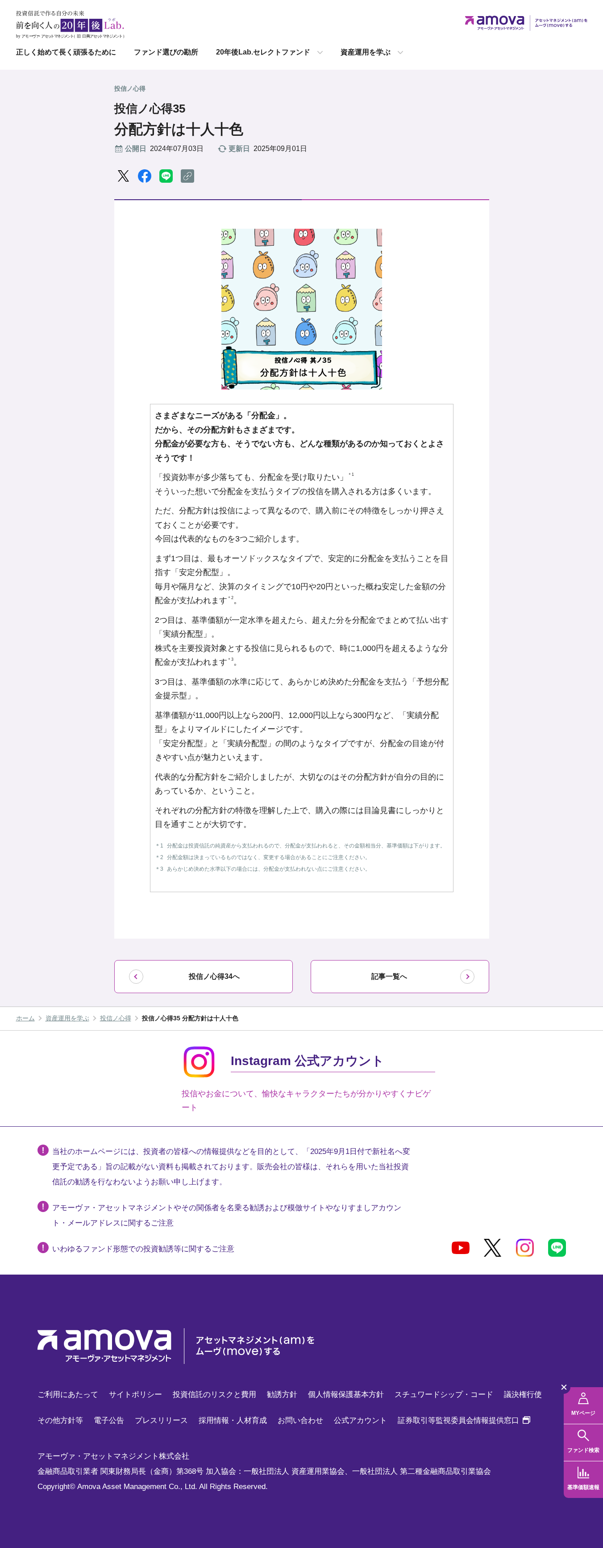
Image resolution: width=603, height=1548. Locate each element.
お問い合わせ (300, 1420)
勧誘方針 (282, 1394)
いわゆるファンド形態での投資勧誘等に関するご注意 (143, 1249)
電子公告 (109, 1420)
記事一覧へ (389, 976)
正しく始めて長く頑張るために (66, 52)
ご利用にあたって (67, 1394)
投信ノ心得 (115, 1018)
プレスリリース (161, 1420)
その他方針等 (60, 1420)
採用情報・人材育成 (233, 1420)
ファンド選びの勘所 (166, 52)
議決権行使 (523, 1394)
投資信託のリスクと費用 (214, 1394)
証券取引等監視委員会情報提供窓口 (464, 1420)
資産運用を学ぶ (366, 52)
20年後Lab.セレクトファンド (263, 52)
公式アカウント (360, 1420)
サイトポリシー (135, 1394)
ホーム (25, 1018)
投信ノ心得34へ (214, 976)
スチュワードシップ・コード (444, 1394)
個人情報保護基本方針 (346, 1394)
